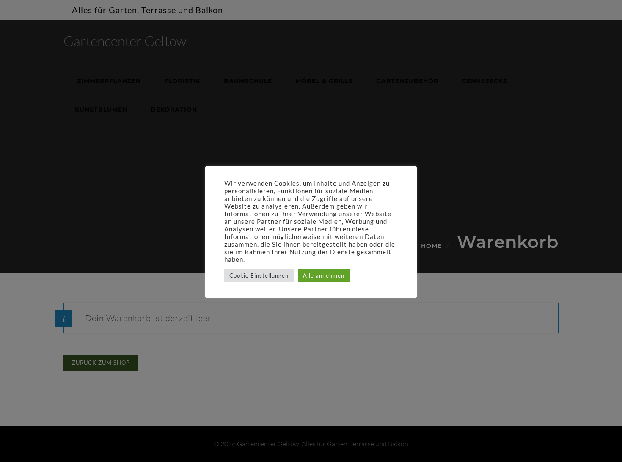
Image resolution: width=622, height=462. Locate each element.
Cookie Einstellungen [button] (259, 275)
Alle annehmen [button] (323, 275)
